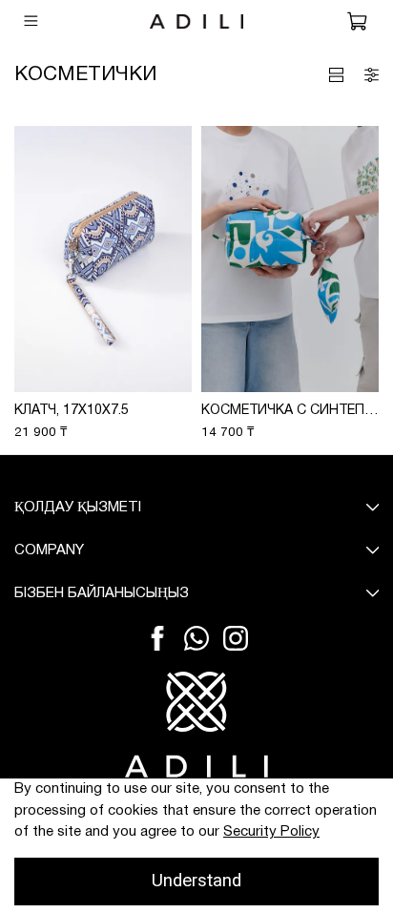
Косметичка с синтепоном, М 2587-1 (290, 411)
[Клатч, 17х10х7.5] (103, 259)
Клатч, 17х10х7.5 (71, 411)
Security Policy (271, 832)
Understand (196, 880)
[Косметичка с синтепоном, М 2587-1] (290, 259)
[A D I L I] (196, 725)
